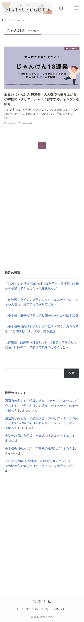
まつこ (26, 410)
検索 (72, 373)
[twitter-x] (34, 602)
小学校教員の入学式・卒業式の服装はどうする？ (38, 435)
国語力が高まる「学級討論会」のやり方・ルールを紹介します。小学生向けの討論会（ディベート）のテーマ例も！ (41, 405)
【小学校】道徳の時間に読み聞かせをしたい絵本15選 (41, 315)
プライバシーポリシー (38, 609)
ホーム (20, 609)
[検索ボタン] (61, 8)
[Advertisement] (42, 213)
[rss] (49, 602)
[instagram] (39, 602)
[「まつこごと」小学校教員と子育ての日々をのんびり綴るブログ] (27, 8)
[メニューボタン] (76, 8)
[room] (44, 602)
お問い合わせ (60, 609)
